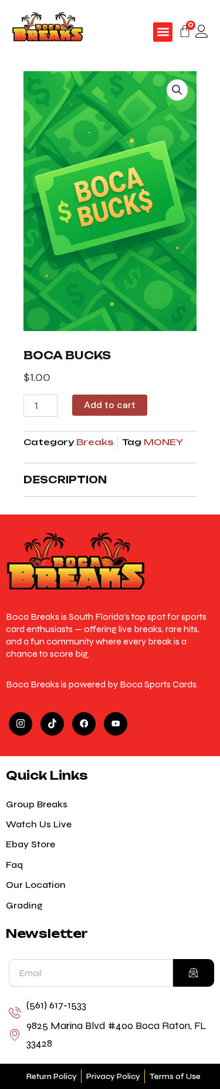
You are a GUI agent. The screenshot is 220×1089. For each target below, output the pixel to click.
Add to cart (110, 405)
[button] (162, 32)
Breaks (94, 442)
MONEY (163, 442)
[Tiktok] (52, 724)
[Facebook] (84, 724)
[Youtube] (115, 724)
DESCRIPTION (65, 480)
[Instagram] (20, 724)
